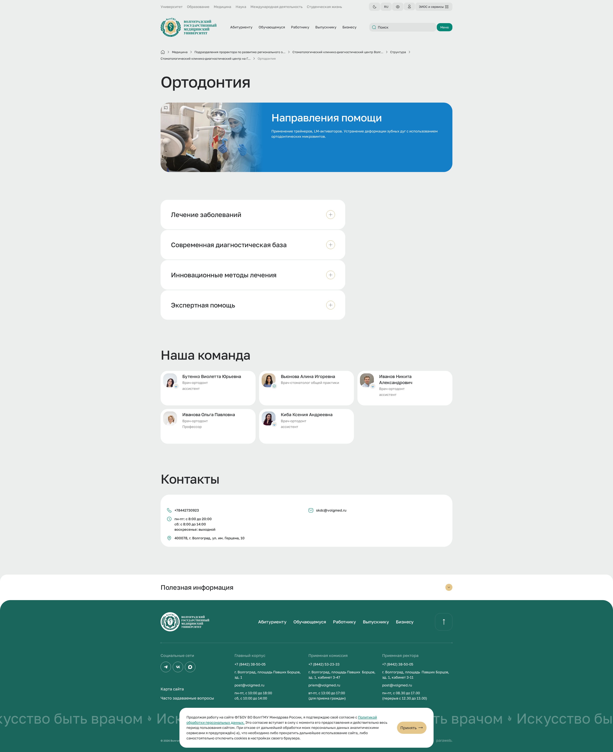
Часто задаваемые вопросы (187, 698)
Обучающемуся (309, 621)
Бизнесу (405, 621)
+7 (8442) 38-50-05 (250, 664)
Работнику (344, 621)
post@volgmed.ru (249, 685)
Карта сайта (172, 689)
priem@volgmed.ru (324, 685)
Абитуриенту (272, 621)
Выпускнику (376, 621)
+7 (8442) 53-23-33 (324, 664)
